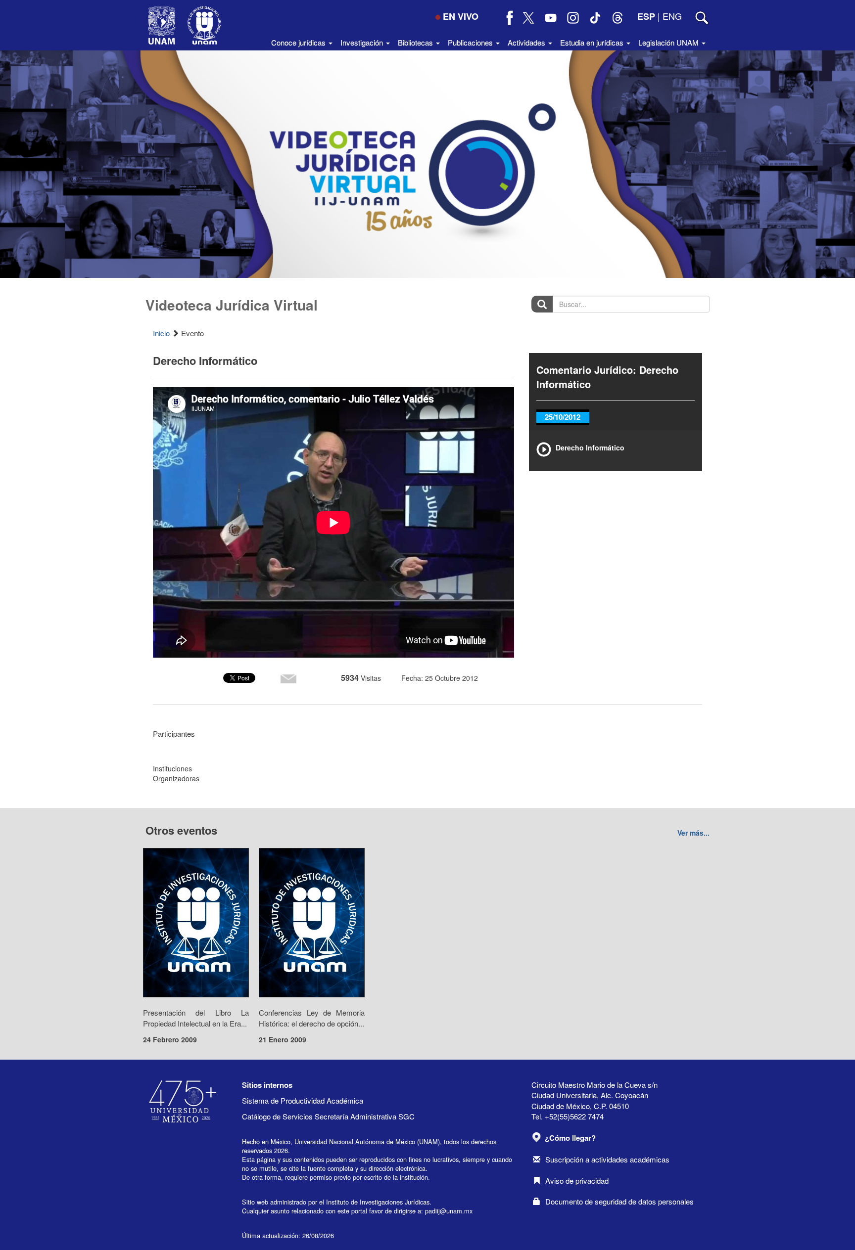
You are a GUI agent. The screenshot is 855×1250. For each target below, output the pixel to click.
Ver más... (693, 833)
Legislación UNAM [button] (669, 42)
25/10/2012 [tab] (562, 416)
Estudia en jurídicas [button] (592, 42)
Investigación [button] (362, 42)
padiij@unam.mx (449, 1210)
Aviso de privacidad (577, 1180)
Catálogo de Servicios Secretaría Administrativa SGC (328, 1116)
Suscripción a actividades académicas (607, 1159)
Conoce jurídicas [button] (299, 42)
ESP (646, 16)
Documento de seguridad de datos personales (619, 1201)
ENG (672, 15)
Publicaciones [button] (471, 42)
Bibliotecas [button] (416, 42)
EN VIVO (460, 16)
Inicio (161, 333)
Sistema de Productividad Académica (302, 1100)
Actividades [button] (527, 42)
